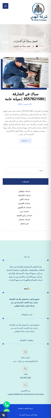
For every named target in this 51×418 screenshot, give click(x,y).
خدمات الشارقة (24, 195)
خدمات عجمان (24, 219)
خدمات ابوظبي (24, 191)
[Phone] (6, 404)
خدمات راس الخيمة (24, 215)
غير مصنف (24, 223)
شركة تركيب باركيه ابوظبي (24, 305)
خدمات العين (24, 199)
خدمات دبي (24, 211)
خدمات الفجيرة (24, 203)
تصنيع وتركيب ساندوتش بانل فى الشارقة (24, 299)
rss (25, 289)
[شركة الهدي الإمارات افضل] (39, 12)
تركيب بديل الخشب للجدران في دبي (24, 302)
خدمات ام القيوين (24, 207)
